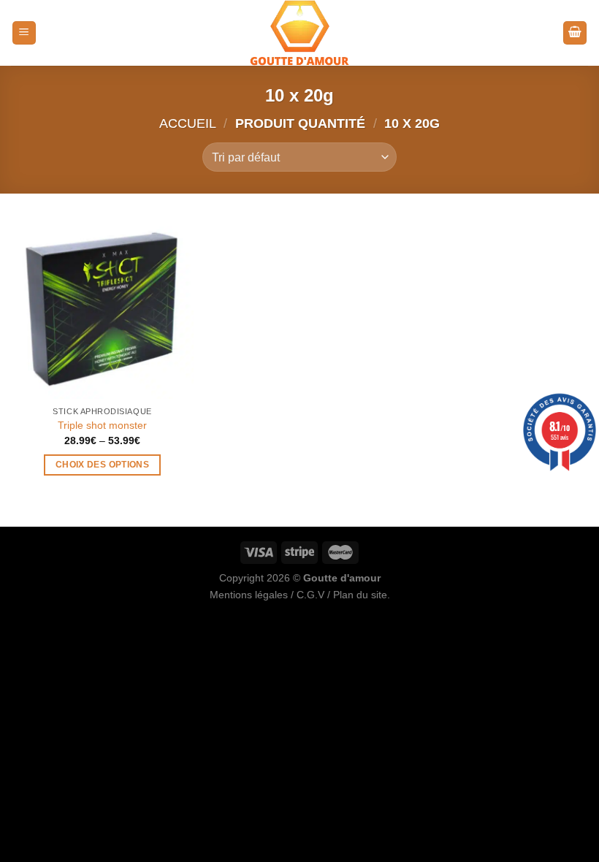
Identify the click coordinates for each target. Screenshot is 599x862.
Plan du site (360, 594)
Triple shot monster (102, 425)
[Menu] (24, 33)
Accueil (187, 123)
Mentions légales (249, 594)
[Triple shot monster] (102, 307)
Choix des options (102, 464)
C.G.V (310, 594)
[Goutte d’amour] (299, 33)
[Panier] (575, 33)
